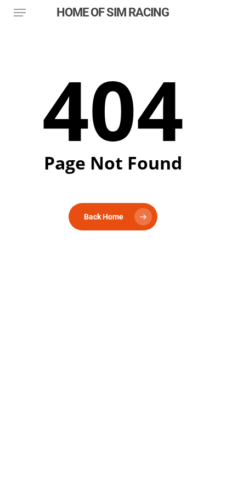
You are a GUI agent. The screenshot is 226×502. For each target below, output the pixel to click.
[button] (20, 12)
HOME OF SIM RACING (112, 13)
